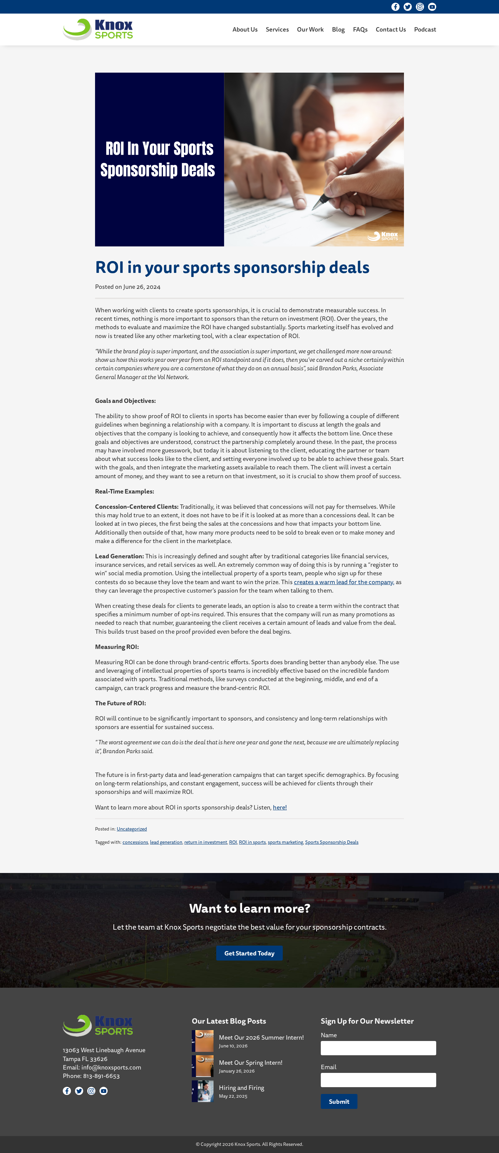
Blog (338, 29)
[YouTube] (432, 7)
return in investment (205, 842)
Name (329, 1035)
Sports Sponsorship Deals (331, 842)
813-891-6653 (101, 1075)
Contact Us (391, 29)
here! (280, 807)
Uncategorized (132, 829)
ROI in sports (252, 842)
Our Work (310, 29)
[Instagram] (420, 7)
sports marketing (285, 842)
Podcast (425, 29)
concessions (135, 842)
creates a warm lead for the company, (344, 582)
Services (277, 29)
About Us (245, 29)
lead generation (166, 842)
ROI (233, 842)
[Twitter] (408, 7)
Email (328, 1067)
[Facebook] (395, 7)
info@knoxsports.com (111, 1067)
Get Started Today (249, 953)
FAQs (360, 29)
